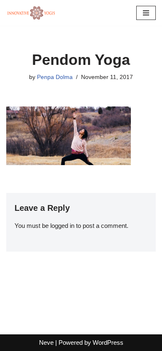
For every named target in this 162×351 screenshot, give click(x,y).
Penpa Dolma (55, 77)
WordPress (108, 342)
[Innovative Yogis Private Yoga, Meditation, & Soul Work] (31, 13)
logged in (62, 225)
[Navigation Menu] (146, 13)
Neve (46, 342)
